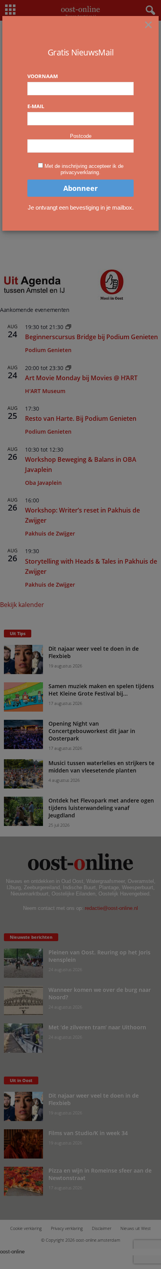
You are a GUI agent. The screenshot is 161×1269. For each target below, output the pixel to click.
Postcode (80, 136)
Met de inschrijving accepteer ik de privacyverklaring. (84, 169)
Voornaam (42, 76)
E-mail (35, 106)
